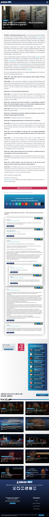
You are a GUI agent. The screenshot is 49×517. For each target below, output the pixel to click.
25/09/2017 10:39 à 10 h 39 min (13, 290)
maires (19, 66)
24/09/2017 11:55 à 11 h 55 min (13, 231)
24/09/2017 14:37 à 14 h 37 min (13, 241)
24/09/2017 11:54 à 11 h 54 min (13, 220)
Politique (6, 20)
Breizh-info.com (9, 179)
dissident (38, 57)
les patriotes (29, 192)
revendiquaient (12, 60)
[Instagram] (30, 488)
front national (24, 192)
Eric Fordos (29, 69)
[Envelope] (34, 488)
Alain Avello (39, 37)
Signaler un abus (11, 226)
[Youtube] (22, 488)
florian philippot (17, 192)
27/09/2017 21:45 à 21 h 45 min (13, 326)
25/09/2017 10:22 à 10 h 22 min (16, 267)
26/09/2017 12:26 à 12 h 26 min (16, 277)
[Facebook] (14, 488)
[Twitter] (18, 488)
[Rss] (26, 488)
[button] (47, 2)
